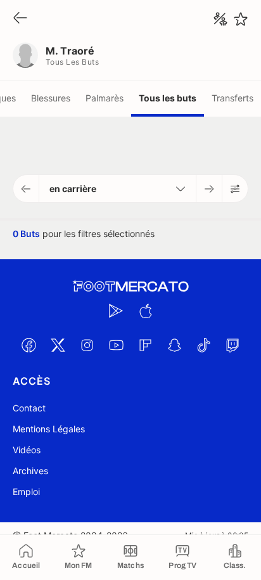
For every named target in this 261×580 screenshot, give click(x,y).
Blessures (50, 98)
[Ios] (145, 310)
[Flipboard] (145, 344)
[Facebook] (28, 344)
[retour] (20, 18)
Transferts (232, 98)
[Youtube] (115, 344)
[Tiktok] (203, 344)
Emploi (26, 491)
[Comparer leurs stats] (220, 19)
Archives (30, 470)
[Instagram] (86, 344)
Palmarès (105, 98)
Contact (29, 408)
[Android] (115, 310)
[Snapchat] (174, 344)
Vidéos (27, 449)
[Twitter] (57, 344)
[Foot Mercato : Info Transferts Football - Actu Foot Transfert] (130, 286)
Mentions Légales (49, 428)
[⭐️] (240, 19)
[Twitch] (232, 344)
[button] (26, 188)
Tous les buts (167, 98)
